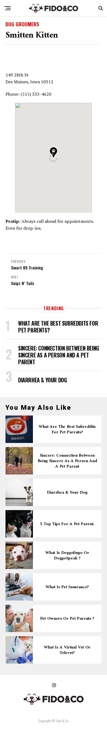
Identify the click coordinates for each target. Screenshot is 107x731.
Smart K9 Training (27, 268)
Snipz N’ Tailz (22, 283)
